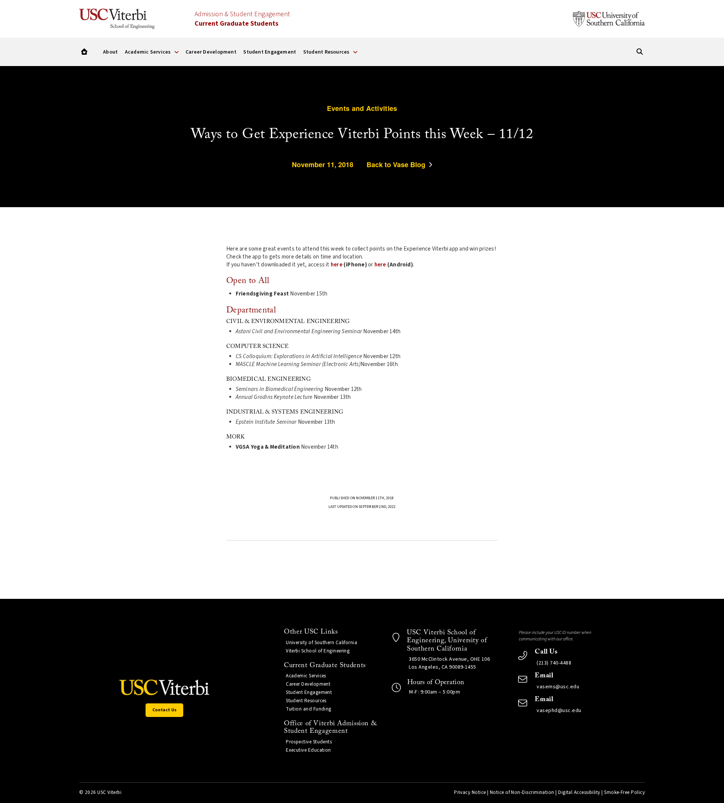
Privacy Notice (470, 792)
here (336, 265)
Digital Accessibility (579, 792)
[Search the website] (640, 52)
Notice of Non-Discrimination (522, 792)
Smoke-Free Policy (624, 792)
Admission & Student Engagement (242, 18)
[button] (84, 52)
